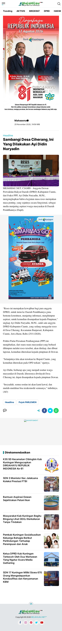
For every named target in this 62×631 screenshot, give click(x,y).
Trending (7, 11)
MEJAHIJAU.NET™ (39, 617)
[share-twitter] (50, 410)
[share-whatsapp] (56, 410)
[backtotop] (31, 604)
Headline (8, 135)
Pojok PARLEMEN (27, 402)
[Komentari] (5, 410)
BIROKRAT (34, 11)
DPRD (47, 11)
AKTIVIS (21, 11)
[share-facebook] (44, 410)
